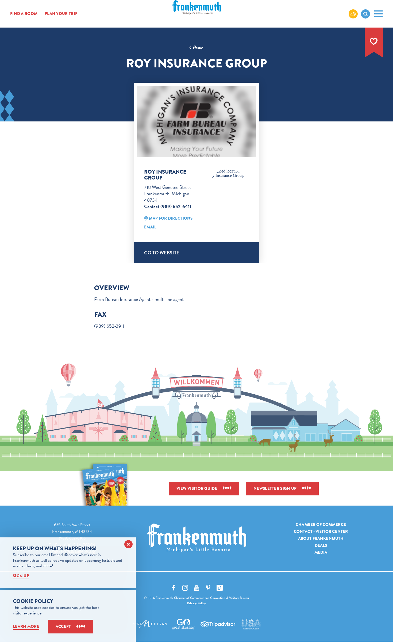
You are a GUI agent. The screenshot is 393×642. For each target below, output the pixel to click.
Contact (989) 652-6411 (167, 206)
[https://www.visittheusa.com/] (251, 624)
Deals (321, 545)
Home (198, 48)
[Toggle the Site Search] (365, 13)
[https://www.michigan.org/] (149, 624)
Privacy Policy (196, 603)
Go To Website (161, 252)
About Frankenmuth (321, 538)
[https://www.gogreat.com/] (183, 624)
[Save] (374, 41)
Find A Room (23, 14)
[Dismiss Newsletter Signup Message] (128, 544)
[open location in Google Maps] (228, 173)
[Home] (196, 538)
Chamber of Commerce (321, 525)
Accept (63, 626)
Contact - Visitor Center (321, 531)
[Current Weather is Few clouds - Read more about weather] (353, 14)
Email (150, 227)
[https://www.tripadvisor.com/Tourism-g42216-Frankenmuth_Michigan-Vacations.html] (218, 624)
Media (321, 552)
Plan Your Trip (61, 14)
